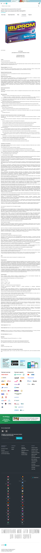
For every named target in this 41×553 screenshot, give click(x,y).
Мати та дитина (34, 459)
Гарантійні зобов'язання (23, 448)
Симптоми (33, 469)
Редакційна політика (25, 450)
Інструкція (24, 14)
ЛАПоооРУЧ (33, 462)
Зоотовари (33, 464)
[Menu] (1, 3)
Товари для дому (34, 460)
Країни (12, 449)
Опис (18, 14)
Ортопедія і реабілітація (35, 457)
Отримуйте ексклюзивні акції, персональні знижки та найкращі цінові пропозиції (11, 435)
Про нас (12, 447)
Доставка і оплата (4, 448)
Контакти (3, 450)
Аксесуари (33, 467)
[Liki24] (3, 545)
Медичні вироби (34, 454)
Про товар (3, 14)
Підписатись (19, 438)
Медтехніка (33, 455)
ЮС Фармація (3, 12)
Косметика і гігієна (34, 449)
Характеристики (11, 14)
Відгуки (30, 14)
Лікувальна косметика (35, 452)
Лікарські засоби (34, 447)
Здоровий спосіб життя (35, 465)
